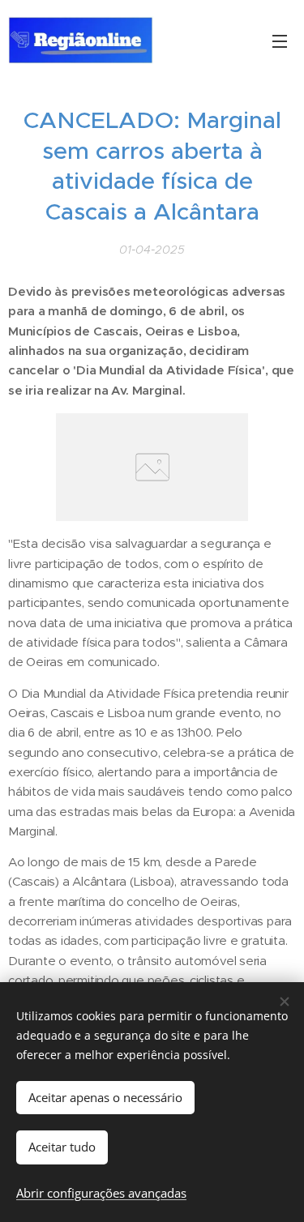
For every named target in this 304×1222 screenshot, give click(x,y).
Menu (279, 40)
